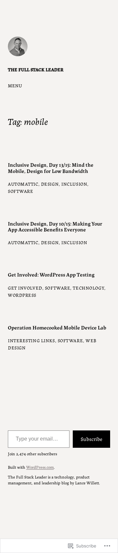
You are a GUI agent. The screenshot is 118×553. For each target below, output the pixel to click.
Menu (15, 85)
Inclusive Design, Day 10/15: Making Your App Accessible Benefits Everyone (55, 226)
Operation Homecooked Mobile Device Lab (57, 327)
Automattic (23, 183)
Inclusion (74, 183)
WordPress (22, 295)
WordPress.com (40, 467)
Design (50, 183)
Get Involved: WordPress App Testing (51, 274)
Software (20, 191)
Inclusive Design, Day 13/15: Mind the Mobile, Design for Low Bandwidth (50, 167)
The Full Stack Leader (36, 69)
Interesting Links (31, 340)
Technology (88, 287)
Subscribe (91, 439)
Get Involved (25, 287)
